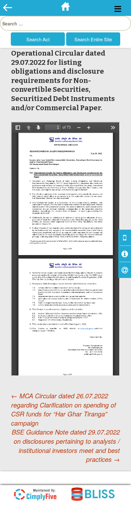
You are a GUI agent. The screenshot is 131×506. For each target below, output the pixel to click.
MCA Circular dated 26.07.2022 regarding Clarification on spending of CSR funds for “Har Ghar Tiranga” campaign (63, 409)
